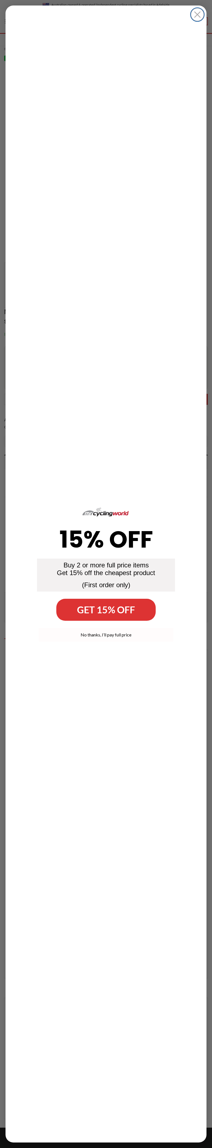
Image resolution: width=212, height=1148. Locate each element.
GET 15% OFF (106, 609)
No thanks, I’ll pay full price (106, 634)
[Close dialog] (197, 14)
